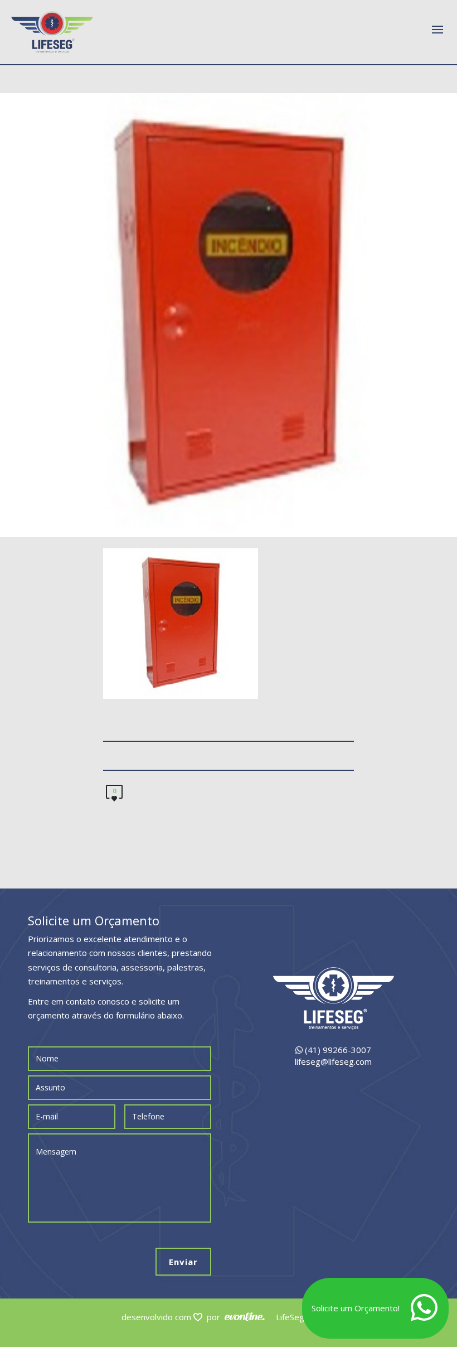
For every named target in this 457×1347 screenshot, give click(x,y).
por (216, 1316)
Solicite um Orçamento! (356, 1308)
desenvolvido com (157, 1316)
